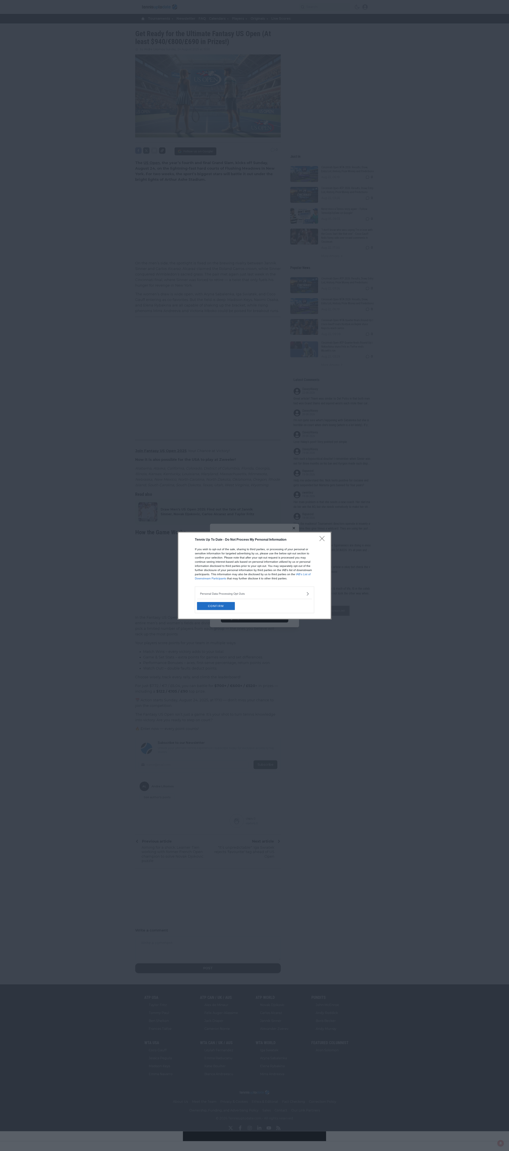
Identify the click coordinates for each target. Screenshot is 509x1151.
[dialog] (254, 575)
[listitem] (254, 594)
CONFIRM (216, 606)
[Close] (323, 540)
